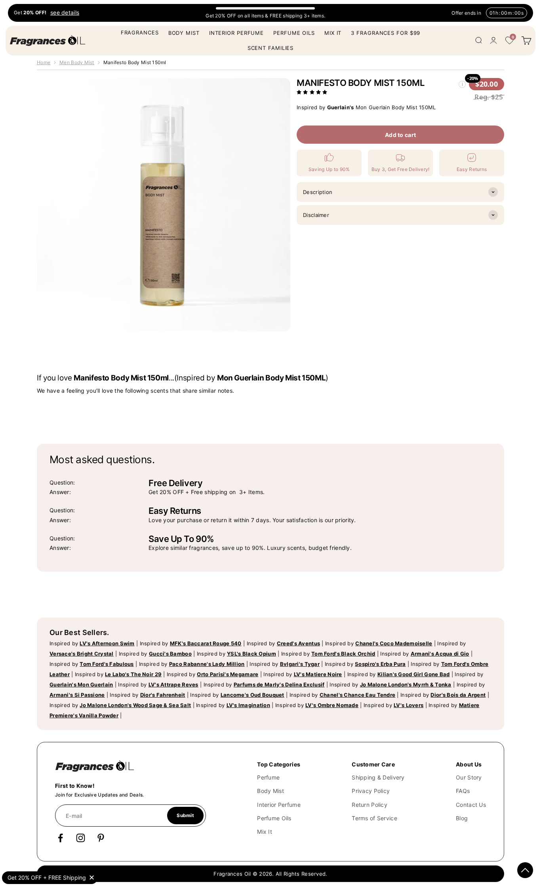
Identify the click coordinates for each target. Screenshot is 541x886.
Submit (185, 815)
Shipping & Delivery (378, 777)
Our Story (469, 777)
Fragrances (140, 32)
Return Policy (369, 804)
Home (43, 62)
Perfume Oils (294, 33)
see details (64, 13)
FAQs (463, 790)
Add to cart (400, 134)
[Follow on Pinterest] (100, 838)
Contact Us (471, 804)
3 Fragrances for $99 (385, 33)
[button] (313, 91)
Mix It (332, 33)
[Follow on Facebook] (60, 838)
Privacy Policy (371, 790)
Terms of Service (374, 818)
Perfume (268, 777)
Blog (462, 818)
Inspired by (92, 643)
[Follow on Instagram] (80, 838)
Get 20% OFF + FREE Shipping (47, 877)
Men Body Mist (76, 62)
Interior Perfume (236, 33)
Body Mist (184, 33)
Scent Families (271, 48)
